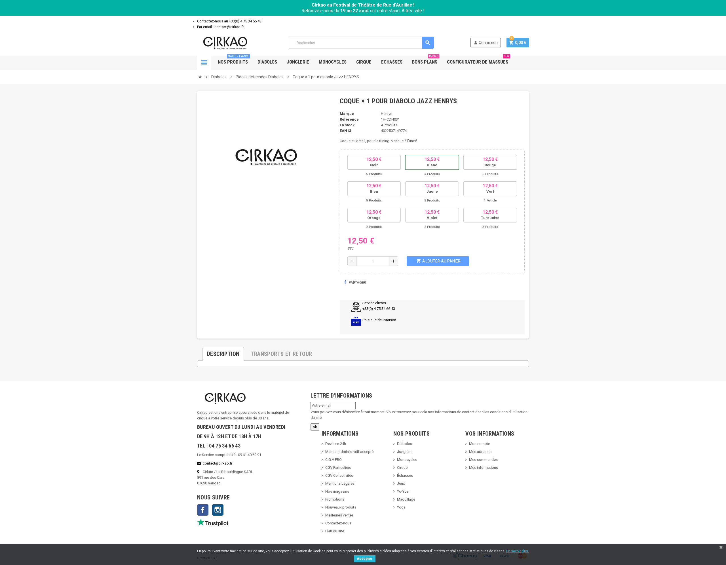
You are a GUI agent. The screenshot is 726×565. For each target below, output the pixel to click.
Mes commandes (483, 459)
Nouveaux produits (340, 507)
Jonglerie (298, 62)
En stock (347, 125)
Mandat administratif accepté (349, 452)
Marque (347, 114)
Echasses (391, 62)
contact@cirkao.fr (217, 463)
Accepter (364, 559)
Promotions (334, 499)
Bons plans (425, 60)
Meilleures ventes (339, 515)
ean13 (345, 131)
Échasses (405, 475)
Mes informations (483, 467)
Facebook (202, 510)
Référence (349, 119)
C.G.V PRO (333, 459)
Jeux (401, 483)
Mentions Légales (339, 483)
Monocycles (333, 62)
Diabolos (267, 62)
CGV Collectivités (339, 475)
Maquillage (406, 499)
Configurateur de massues (478, 60)
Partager (357, 282)
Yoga (401, 507)
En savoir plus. (517, 551)
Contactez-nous (338, 523)
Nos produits (233, 60)
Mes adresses (480, 452)
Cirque (364, 62)
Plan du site (334, 531)
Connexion (485, 42)
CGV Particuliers (338, 467)
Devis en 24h (335, 444)
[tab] (223, 351)
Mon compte (479, 444)
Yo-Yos (403, 491)
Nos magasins (337, 491)
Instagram (217, 510)
